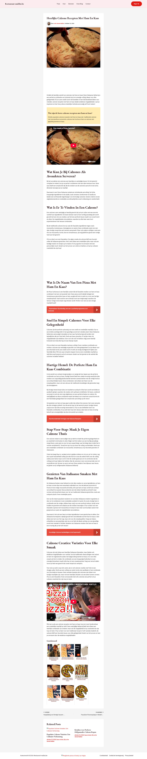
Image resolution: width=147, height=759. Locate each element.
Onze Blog (79, 4)
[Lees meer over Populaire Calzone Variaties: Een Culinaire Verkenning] (59, 729)
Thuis (58, 4)
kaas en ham (60, 739)
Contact (88, 4)
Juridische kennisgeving (116, 755)
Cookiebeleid (104, 755)
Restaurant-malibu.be (14, 3)
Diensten (71, 4)
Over (64, 4)
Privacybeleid (129, 755)
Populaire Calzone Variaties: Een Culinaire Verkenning (58, 735)
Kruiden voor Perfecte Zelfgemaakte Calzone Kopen (85, 731)
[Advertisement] (73, 82)
